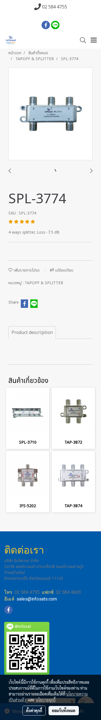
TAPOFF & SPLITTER (44, 283)
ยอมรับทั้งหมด (63, 710)
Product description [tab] (32, 332)
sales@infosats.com (37, 599)
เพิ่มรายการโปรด (26, 270)
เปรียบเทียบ (63, 270)
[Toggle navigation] (94, 40)
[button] (81, 40)
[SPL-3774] (50, 114)
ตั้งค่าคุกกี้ (34, 710)
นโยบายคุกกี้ (46, 699)
